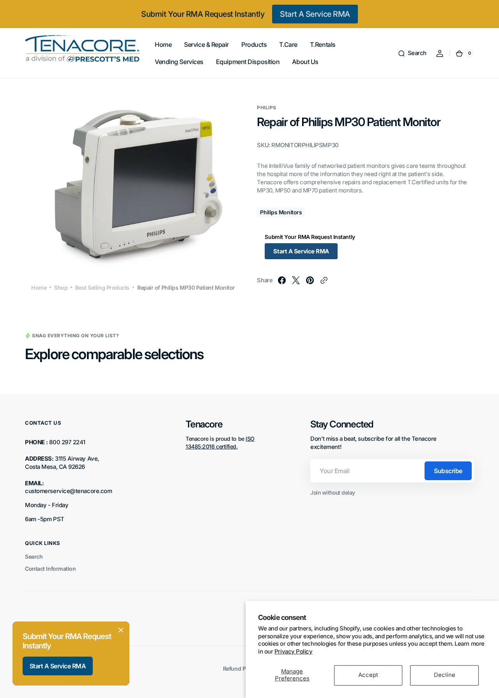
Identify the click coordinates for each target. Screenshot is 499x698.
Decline (444, 674)
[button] (412, 53)
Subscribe (448, 471)
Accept (368, 674)
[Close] (120, 630)
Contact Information (50, 568)
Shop (60, 287)
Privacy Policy (293, 651)
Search (33, 556)
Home (38, 287)
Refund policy (240, 668)
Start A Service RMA (315, 14)
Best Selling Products (102, 287)
